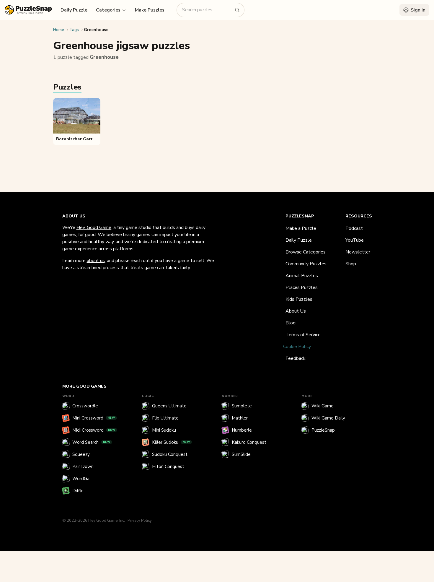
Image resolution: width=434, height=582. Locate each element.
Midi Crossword (93, 430)
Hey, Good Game (93, 227)
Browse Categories (305, 252)
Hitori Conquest (168, 466)
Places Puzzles (301, 287)
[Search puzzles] (237, 10)
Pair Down (83, 466)
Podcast (354, 228)
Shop (350, 264)
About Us (295, 311)
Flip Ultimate (165, 418)
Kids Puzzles (298, 299)
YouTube (354, 240)
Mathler (240, 418)
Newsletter (357, 252)
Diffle (78, 491)
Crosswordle (85, 406)
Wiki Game (322, 406)
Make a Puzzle (300, 228)
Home (58, 29)
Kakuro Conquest (249, 442)
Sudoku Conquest (169, 454)
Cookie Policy (297, 346)
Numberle (242, 430)
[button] (111, 9)
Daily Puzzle (74, 10)
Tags (74, 29)
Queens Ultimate (169, 406)
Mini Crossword (93, 418)
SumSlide (241, 454)
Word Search (91, 442)
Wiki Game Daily (328, 418)
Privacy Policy (140, 520)
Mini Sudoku (164, 430)
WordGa (80, 479)
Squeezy (81, 454)
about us (96, 260)
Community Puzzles (306, 264)
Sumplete (242, 406)
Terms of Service (303, 334)
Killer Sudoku (171, 442)
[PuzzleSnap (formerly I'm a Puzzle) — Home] (28, 10)
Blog (290, 323)
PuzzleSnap (323, 430)
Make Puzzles (149, 10)
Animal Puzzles (301, 275)
